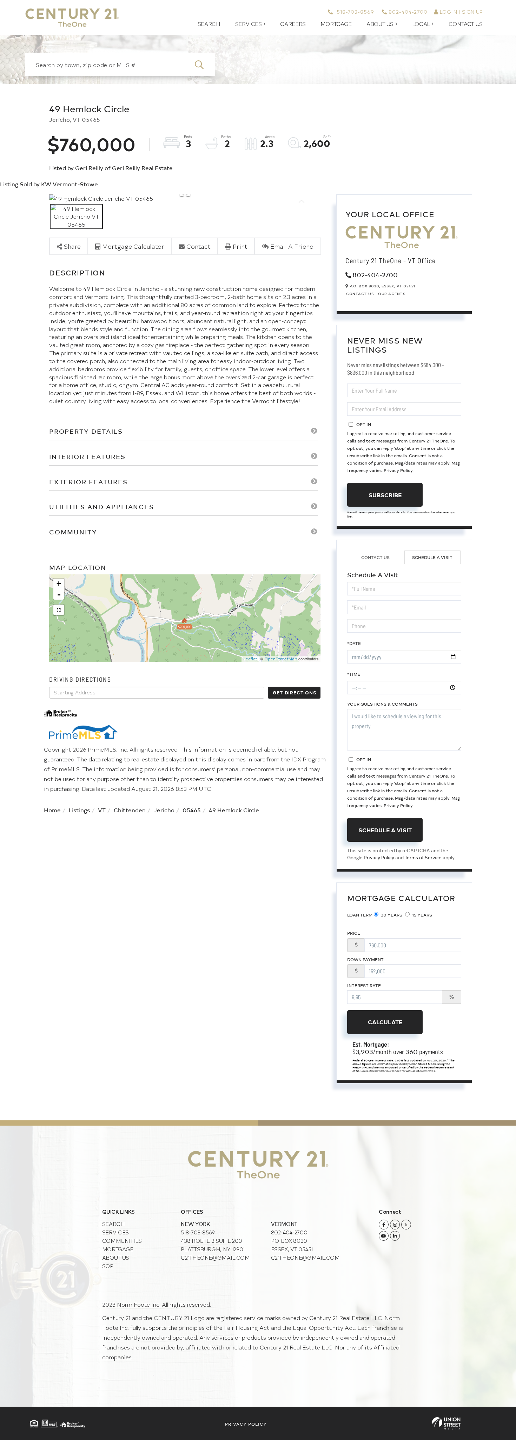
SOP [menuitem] (107, 1265)
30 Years (391, 915)
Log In (448, 11)
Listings (79, 810)
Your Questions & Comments (382, 704)
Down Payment (365, 959)
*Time (353, 674)
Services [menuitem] (248, 23)
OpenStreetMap (280, 658)
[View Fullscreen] (58, 610)
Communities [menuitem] (122, 1240)
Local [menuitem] (421, 23)
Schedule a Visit (432, 557)
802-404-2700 (408, 11)
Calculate (385, 1022)
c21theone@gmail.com (215, 1257)
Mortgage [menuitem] (336, 23)
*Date (354, 643)
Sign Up (472, 11)
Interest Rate (364, 985)
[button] (203, 64)
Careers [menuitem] (292, 23)
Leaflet (250, 658)
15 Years (421, 915)
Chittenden (130, 810)
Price (353, 933)
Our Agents (391, 293)
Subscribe (385, 495)
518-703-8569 (354, 11)
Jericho (164, 810)
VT (102, 810)
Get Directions (294, 692)
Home (52, 810)
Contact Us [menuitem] (466, 23)
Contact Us (360, 293)
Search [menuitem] (209, 23)
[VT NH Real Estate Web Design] (446, 1423)
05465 (192, 810)
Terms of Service (423, 857)
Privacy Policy (398, 470)
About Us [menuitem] (379, 23)
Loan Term (359, 915)
